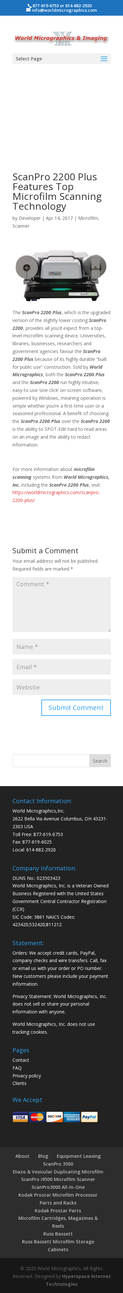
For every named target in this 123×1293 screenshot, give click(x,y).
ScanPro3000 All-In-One (58, 1187)
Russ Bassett (58, 1234)
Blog (43, 1156)
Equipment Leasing (79, 1156)
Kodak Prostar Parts (58, 1210)
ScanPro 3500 (58, 1164)
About (22, 1156)
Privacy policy (26, 1076)
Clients (19, 1083)
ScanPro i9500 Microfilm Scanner (58, 1179)
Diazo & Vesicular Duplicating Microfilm (58, 1172)
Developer (30, 218)
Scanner (21, 226)
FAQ (17, 1068)
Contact (20, 1060)
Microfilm (88, 218)
